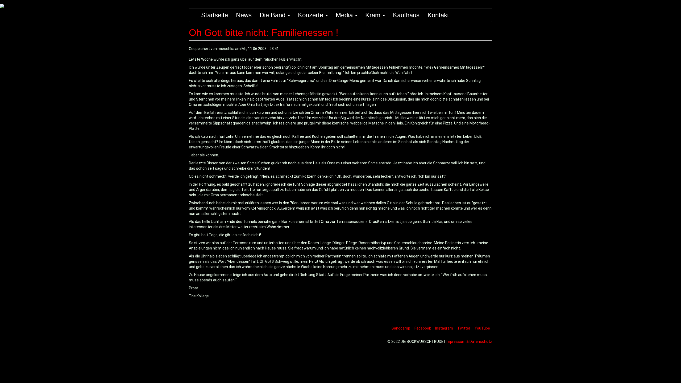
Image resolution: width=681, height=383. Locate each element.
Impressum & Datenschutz (469, 341)
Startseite (214, 15)
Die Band (273, 15)
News (244, 15)
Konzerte (311, 15)
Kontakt (438, 15)
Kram (373, 15)
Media (345, 15)
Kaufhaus (406, 15)
